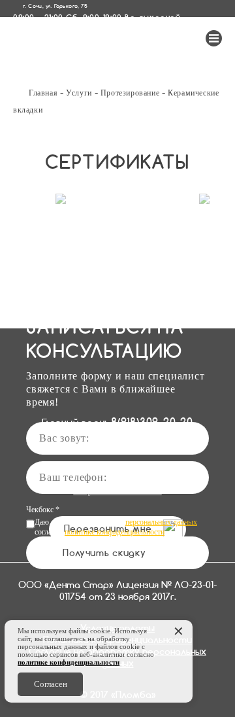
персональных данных (161, 522)
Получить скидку (104, 552)
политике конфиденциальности (114, 531)
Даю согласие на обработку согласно (116, 526)
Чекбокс (42, 509)
